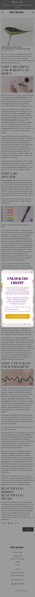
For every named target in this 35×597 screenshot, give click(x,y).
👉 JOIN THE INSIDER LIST (17, 316)
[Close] (32, 272)
